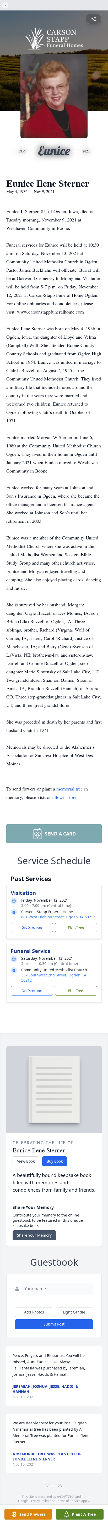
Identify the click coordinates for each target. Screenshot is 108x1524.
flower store (66, 797)
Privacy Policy (39, 1501)
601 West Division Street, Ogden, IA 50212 (58, 916)
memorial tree (69, 789)
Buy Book (55, 1161)
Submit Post (54, 1324)
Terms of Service (68, 1501)
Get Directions (31, 927)
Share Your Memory (34, 1235)
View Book (26, 1161)
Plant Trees (76, 927)
